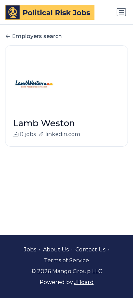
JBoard (84, 282)
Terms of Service (66, 260)
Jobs (30, 249)
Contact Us (90, 249)
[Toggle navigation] (121, 12)
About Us (56, 249)
